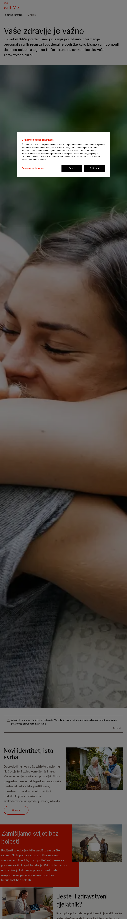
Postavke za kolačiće (33, 168)
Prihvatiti (95, 168)
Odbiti (72, 168)
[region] (63, 154)
